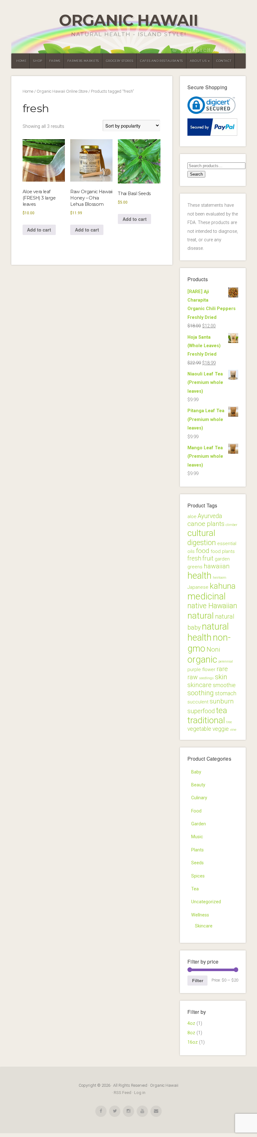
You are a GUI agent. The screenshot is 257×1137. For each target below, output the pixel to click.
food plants (223, 551)
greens (194, 567)
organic (202, 659)
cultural (201, 533)
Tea (195, 889)
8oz (191, 1033)
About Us (198, 61)
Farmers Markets (83, 61)
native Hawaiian (212, 606)
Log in (139, 1092)
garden (222, 559)
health (199, 575)
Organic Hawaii (128, 20)
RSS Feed (122, 1092)
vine (233, 730)
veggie (220, 729)
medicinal (206, 596)
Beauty (198, 785)
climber (231, 525)
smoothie (224, 685)
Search (196, 174)
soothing (200, 693)
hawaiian (217, 566)
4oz (191, 1023)
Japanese (197, 587)
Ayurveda (210, 516)
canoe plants (205, 524)
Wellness (200, 915)
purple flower (201, 669)
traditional (206, 720)
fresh (194, 558)
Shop (37, 61)
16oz (192, 1042)
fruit (207, 558)
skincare (199, 685)
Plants (197, 850)
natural (200, 615)
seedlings (206, 678)
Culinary (199, 798)
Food (196, 811)
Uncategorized (206, 902)
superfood (201, 711)
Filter (197, 980)
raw (192, 677)
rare (222, 669)
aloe (192, 516)
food (202, 551)
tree (229, 722)
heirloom (219, 578)
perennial (225, 661)
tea (221, 710)
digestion (201, 542)
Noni (213, 649)
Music (197, 836)
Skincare (203, 926)
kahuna (223, 586)
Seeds (197, 863)
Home (21, 61)
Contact (223, 61)
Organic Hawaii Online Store (62, 91)
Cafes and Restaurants (161, 61)
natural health (208, 632)
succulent (197, 702)
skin (221, 677)
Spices (198, 876)
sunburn (222, 701)
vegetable (199, 729)
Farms (54, 61)
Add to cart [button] (39, 230)
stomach (225, 693)
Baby (196, 772)
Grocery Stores (119, 61)
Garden (198, 824)
